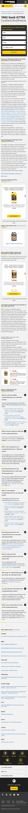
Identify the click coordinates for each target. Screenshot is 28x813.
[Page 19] (13, 300)
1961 (16, 160)
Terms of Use (8, 801)
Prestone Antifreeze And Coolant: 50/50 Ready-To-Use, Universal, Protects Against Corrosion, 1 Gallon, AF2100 (13, 111)
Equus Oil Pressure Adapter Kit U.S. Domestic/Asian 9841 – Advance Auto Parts (14, 697)
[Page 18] (26, 221)
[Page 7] (10, 221)
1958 (7, 160)
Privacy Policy (3, 801)
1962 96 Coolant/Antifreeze (15, 544)
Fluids (17, 131)
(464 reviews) (14, 291)
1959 (10, 160)
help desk (16, 596)
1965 (2, 162)
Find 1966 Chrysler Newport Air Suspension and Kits (14, 636)
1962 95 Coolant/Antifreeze (9, 545)
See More (14, 208)
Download (14, 788)
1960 (13, 160)
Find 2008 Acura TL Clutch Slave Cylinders (11, 722)
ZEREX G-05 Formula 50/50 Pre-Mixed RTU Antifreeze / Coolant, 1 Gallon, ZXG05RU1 (17, 382)
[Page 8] (11, 221)
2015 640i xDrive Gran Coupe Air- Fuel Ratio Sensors (14, 656)
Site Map (13, 801)
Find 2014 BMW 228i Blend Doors (9, 644)
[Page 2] (3, 221)
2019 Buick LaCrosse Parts (7, 742)
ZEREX (19, 88)
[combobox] (20, 6)
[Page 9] (13, 221)
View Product (14, 216)
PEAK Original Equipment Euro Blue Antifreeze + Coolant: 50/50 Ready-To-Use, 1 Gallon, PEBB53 (13, 119)
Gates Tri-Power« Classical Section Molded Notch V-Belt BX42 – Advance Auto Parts (13, 692)
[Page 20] (14, 300)
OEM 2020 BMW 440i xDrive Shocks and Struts (12, 648)
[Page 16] (23, 221)
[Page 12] (17, 221)
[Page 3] (4, 221)
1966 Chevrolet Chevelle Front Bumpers (11, 666)
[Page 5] (7, 221)
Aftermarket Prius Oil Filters (8, 730)
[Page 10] (14, 221)
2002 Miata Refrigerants (7, 714)
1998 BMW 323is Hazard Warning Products (11, 652)
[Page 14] (20, 221)
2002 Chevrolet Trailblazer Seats (9, 670)
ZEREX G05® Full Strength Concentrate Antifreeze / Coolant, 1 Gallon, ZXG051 (18, 374)
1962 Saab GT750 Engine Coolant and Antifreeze (11, 175)
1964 (23, 160)
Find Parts (14, 52)
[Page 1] (1, 221)
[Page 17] (24, 221)
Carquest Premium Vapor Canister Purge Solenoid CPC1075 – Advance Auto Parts (13, 687)
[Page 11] (16, 221)
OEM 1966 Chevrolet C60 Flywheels (9, 662)
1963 (20, 160)
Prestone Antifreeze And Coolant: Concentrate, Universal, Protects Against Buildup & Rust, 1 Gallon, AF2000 (13, 116)
